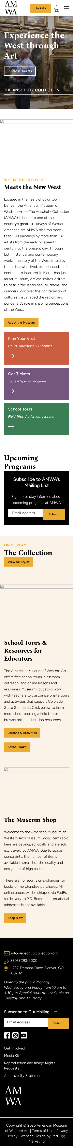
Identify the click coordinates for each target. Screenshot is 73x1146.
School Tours (31, 412)
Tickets (40, 8)
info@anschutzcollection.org (34, 953)
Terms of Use (42, 1130)
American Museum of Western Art (13, 1095)
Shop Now (15, 918)
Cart (55, 6)
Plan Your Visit (30, 342)
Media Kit (11, 1055)
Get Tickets (27, 377)
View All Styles (19, 562)
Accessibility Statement (23, 1075)
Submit (54, 514)
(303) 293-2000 (24, 960)
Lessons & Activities (22, 733)
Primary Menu (66, 8)
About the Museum (21, 322)
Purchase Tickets (20, 71)
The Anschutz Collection (32, 90)
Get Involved (14, 1048)
